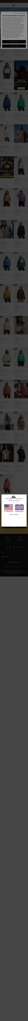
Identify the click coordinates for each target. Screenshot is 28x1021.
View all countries (14, 514)
